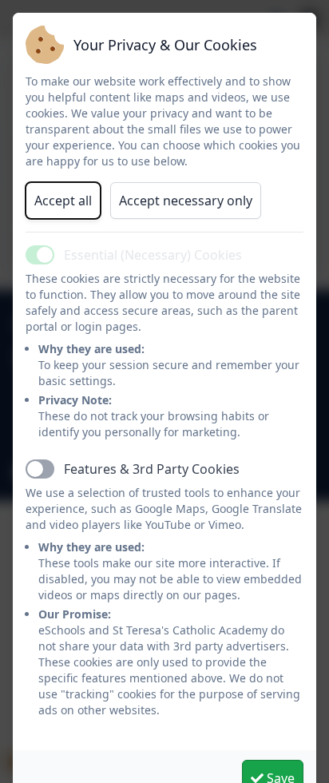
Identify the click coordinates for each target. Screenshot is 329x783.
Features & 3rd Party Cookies (152, 469)
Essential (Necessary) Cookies (153, 255)
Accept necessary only (185, 200)
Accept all (63, 200)
